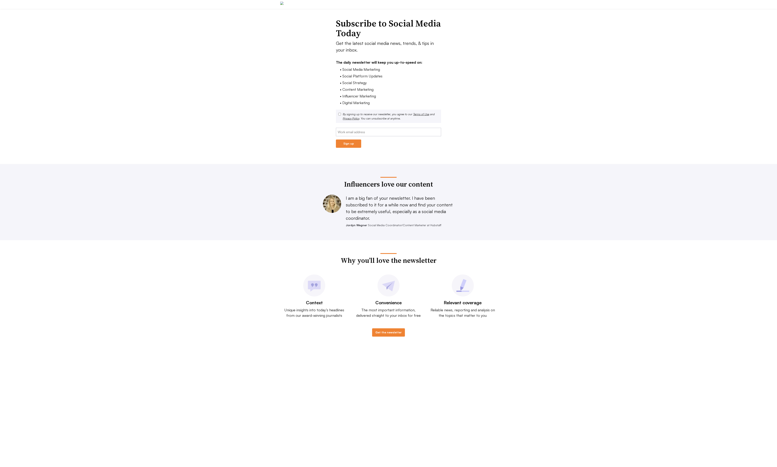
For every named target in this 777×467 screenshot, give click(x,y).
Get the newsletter (388, 332)
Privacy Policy (351, 118)
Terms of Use (421, 114)
